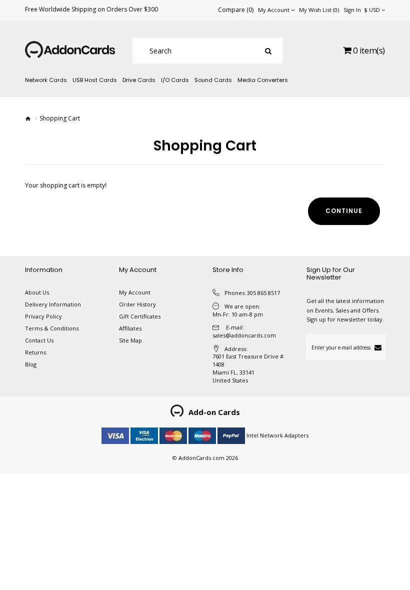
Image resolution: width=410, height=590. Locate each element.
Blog (30, 364)
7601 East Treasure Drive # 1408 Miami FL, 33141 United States (248, 368)
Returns (35, 352)
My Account (134, 292)
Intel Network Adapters (277, 435)
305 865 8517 (263, 292)
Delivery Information (53, 304)
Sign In (352, 10)
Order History (137, 304)
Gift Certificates (139, 316)
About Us (37, 292)
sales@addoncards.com (244, 335)
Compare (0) (236, 10)
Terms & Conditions (51, 328)
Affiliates (130, 328)
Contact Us (39, 340)
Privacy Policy (43, 316)
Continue (344, 210)
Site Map (130, 340)
